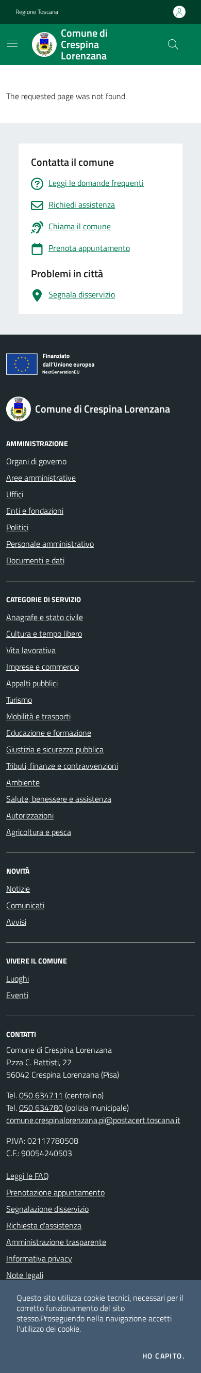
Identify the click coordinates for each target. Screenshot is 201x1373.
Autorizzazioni (30, 815)
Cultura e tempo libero (44, 633)
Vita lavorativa (31, 650)
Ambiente (23, 782)
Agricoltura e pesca (38, 832)
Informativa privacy (39, 1258)
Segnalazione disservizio (47, 1209)
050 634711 (41, 1095)
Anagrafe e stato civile (44, 617)
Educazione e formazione (48, 733)
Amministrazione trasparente (56, 1242)
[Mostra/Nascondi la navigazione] (12, 43)
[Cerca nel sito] (173, 44)
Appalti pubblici (32, 683)
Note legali (24, 1275)
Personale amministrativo (50, 544)
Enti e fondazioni (34, 510)
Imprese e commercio (42, 666)
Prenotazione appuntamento (55, 1192)
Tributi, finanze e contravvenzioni (62, 766)
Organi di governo (36, 461)
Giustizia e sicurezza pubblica (55, 749)
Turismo (19, 699)
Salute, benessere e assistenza (58, 799)
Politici (17, 527)
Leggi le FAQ (27, 1176)
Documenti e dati (35, 560)
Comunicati (25, 905)
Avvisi (16, 922)
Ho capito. (163, 1356)
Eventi (17, 995)
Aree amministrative (41, 477)
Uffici (14, 494)
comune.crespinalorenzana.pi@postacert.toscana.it (93, 1120)
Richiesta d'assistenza (43, 1225)
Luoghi (17, 978)
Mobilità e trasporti (38, 716)
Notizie (18, 888)
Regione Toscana (36, 12)
